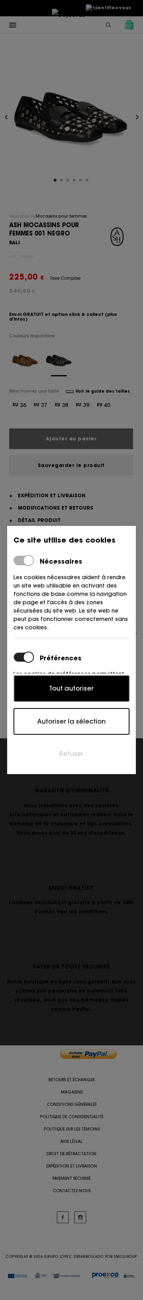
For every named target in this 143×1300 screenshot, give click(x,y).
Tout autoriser (71, 688)
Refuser (71, 753)
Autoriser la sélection (71, 721)
